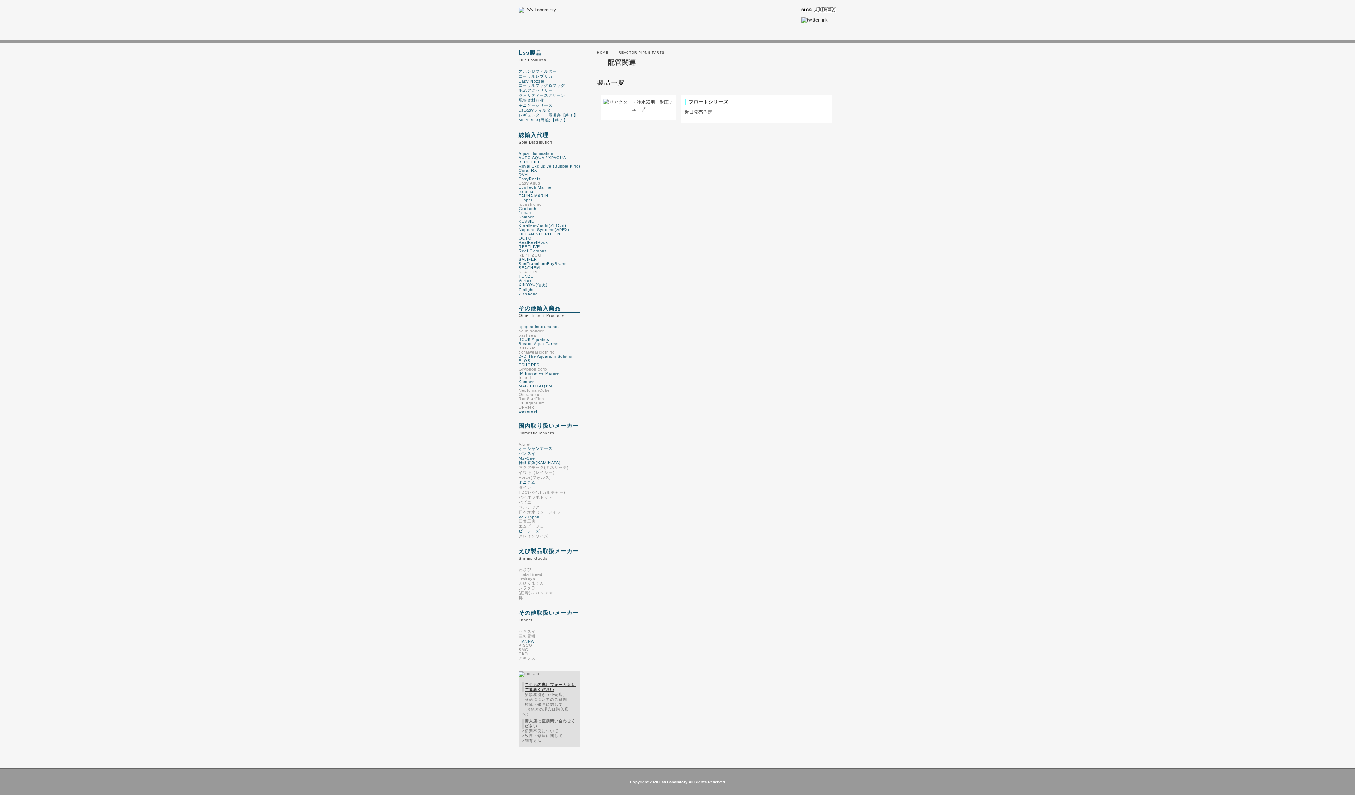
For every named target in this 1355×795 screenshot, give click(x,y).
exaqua (526, 191)
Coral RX (528, 170)
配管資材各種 (531, 100)
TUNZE (526, 276)
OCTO (525, 238)
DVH (523, 175)
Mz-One (527, 458)
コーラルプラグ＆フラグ (542, 85)
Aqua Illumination (536, 153)
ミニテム (527, 482)
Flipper (526, 200)
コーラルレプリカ (536, 76)
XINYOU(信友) (533, 285)
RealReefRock (533, 242)
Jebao (525, 213)
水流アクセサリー (536, 90)
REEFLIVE (529, 247)
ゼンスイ (527, 453)
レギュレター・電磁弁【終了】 (548, 115)
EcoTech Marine (535, 187)
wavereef (528, 411)
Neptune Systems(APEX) (544, 230)
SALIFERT (529, 259)
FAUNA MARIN (533, 196)
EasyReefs (530, 179)
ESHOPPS (529, 365)
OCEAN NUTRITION (539, 234)
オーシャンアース (536, 448)
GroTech (527, 208)
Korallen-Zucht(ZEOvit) (542, 225)
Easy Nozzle (531, 81)
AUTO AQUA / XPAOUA (542, 158)
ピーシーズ (529, 531)
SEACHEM (529, 268)
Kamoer (526, 217)
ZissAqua (528, 294)
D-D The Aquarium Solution (546, 356)
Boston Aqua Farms (539, 344)
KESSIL (526, 221)
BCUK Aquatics (534, 339)
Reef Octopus (533, 251)
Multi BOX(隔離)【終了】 (543, 120)
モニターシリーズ (536, 105)
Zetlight (526, 290)
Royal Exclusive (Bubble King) (549, 166)
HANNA (526, 641)
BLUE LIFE (530, 162)
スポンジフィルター (538, 71)
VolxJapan (529, 517)
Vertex (525, 280)
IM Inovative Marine (539, 373)
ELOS (524, 361)
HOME (602, 52)
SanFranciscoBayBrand (543, 263)
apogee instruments (539, 327)
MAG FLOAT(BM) (536, 386)
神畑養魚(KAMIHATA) (540, 462)
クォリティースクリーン (542, 95)
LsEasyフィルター (537, 110)
